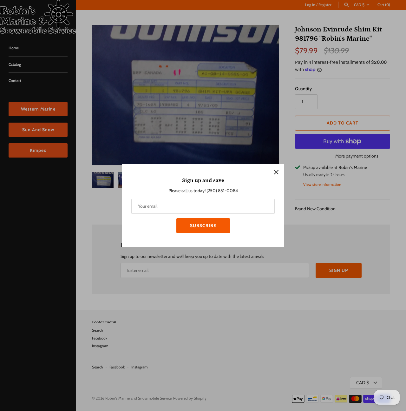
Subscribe (203, 225)
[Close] (276, 172)
